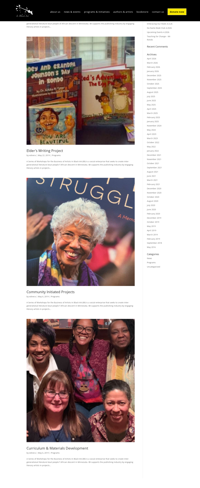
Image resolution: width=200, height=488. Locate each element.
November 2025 (154, 79)
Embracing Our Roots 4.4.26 (159, 23)
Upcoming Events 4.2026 (158, 32)
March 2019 (152, 234)
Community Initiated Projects (51, 291)
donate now (177, 11)
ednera (32, 155)
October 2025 (153, 83)
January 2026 (153, 71)
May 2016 (151, 247)
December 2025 (154, 75)
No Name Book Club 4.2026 (159, 28)
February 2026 (153, 67)
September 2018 (154, 243)
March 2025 (152, 113)
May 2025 (151, 104)
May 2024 (151, 130)
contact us (158, 12)
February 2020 (153, 213)
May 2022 (151, 146)
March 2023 (152, 138)
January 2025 (153, 121)
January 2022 (153, 151)
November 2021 (154, 159)
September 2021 (154, 167)
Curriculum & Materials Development (57, 448)
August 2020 (152, 201)
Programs (56, 155)
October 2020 (153, 197)
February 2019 (153, 239)
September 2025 (154, 88)
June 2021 (151, 176)
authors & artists (123, 12)
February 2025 (153, 117)
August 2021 (152, 171)
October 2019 (153, 222)
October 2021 (153, 163)
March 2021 (152, 180)
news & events (72, 12)
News (149, 258)
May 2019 (151, 226)
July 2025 (151, 96)
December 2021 (154, 155)
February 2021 (153, 184)
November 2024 (154, 125)
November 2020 (154, 192)
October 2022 (153, 142)
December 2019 (154, 218)
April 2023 (151, 134)
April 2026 (151, 58)
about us (55, 12)
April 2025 (151, 109)
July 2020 (151, 205)
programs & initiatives (97, 12)
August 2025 (152, 92)
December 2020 (154, 188)
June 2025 (151, 100)
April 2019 (151, 230)
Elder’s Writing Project (45, 150)
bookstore (142, 12)
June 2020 (151, 209)
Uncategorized (153, 266)
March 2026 (152, 62)
